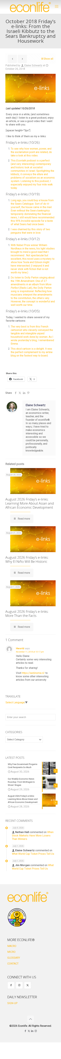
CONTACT (13, 963)
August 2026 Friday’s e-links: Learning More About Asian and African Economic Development (29, 503)
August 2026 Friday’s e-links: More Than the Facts (27, 613)
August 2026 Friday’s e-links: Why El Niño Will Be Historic (27, 559)
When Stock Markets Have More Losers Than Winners (33, 836)
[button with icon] (11, 985)
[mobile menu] (56, 6)
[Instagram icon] (35, 1031)
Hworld (20, 648)
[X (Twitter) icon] (29, 1031)
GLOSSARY (13, 957)
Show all (48, 58)
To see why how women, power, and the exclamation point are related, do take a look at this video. (31, 152)
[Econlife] (30, 7)
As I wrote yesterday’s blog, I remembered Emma (32, 340)
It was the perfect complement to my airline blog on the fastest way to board (32, 352)
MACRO (11, 946)
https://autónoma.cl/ (33, 673)
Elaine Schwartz (33, 65)
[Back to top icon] (30, 1019)
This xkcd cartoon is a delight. (27, 348)
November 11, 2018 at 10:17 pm (30, 652)
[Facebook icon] (25, 1031)
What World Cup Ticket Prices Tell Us (33, 853)
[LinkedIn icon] (32, 1031)
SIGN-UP (12, 1003)
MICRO (11, 951)
